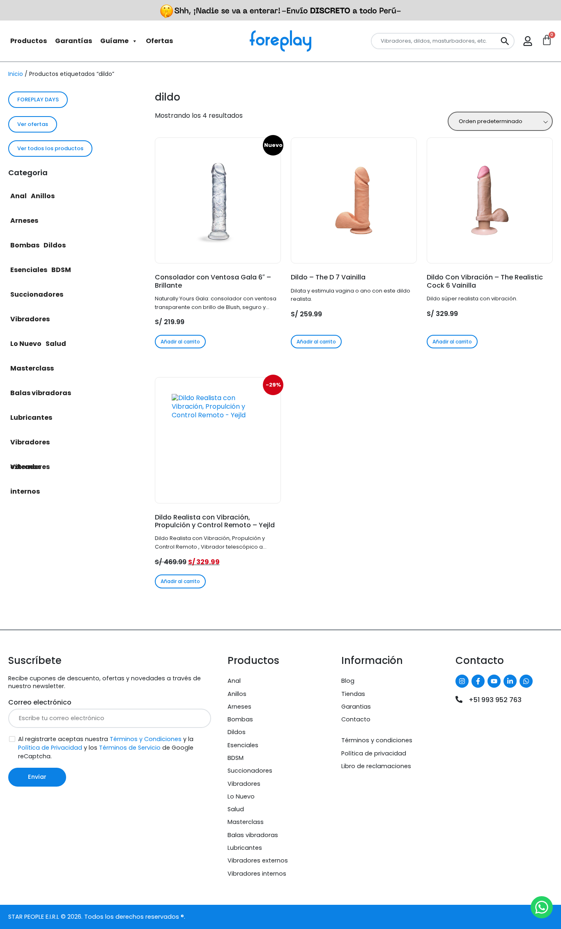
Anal (18, 196)
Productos (28, 41)
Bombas (24, 245)
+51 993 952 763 (495, 700)
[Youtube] (494, 681)
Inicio (15, 74)
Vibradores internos (30, 470)
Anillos (43, 196)
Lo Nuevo (25, 343)
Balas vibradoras (40, 393)
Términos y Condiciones (146, 739)
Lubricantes (31, 417)
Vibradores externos (30, 446)
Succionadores (36, 294)
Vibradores (30, 319)
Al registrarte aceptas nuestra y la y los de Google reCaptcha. (105, 747)
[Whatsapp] (526, 681)
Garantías (73, 41)
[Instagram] (462, 681)
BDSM (61, 270)
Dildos (55, 245)
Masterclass (32, 368)
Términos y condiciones (376, 740)
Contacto (355, 719)
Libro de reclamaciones (376, 766)
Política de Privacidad (50, 748)
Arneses (24, 220)
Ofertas (159, 41)
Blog (347, 681)
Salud (56, 343)
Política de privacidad (373, 753)
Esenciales (28, 270)
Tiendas (353, 694)
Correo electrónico (39, 702)
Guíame (114, 41)
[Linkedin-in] (510, 681)
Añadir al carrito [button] (180, 341)
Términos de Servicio (130, 748)
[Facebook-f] (478, 681)
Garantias (356, 706)
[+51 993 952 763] (458, 699)
